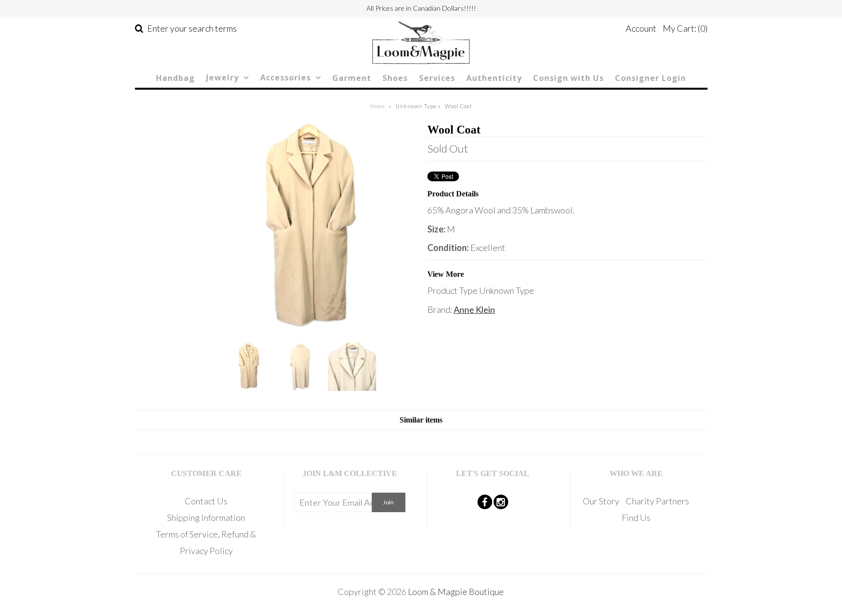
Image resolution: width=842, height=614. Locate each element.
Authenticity (494, 78)
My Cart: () (685, 28)
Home (377, 106)
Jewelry (222, 77)
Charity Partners (657, 501)
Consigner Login (650, 78)
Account (641, 28)
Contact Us (206, 501)
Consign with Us (568, 78)
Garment (351, 78)
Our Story (601, 501)
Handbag (175, 78)
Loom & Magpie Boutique (456, 591)
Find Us (636, 517)
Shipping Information (206, 517)
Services (437, 78)
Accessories (285, 77)
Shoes (395, 78)
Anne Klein (474, 309)
